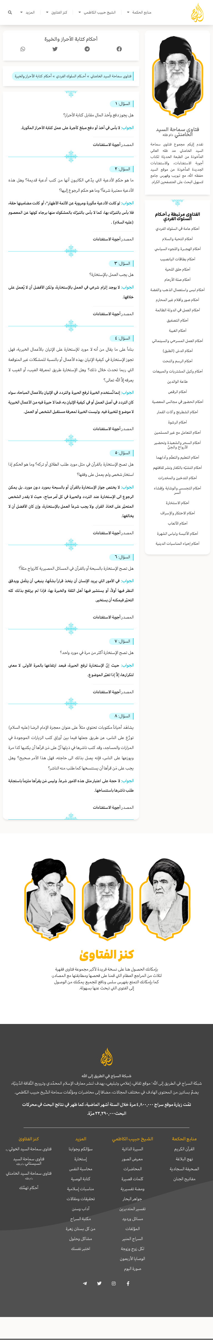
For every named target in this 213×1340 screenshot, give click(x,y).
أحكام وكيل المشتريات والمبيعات (178, 371)
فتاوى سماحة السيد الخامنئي (29, 1175)
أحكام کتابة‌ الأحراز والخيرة (71, 39)
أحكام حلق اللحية (177, 269)
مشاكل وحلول (80, 1238)
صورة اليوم (132, 1268)
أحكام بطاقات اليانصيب (177, 259)
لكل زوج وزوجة (132, 1248)
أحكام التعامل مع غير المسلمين (177, 432)
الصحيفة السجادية (184, 1169)
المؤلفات (132, 1228)
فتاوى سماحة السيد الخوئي (29, 1149)
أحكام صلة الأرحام (177, 279)
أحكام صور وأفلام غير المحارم (177, 299)
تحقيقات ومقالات (81, 1199)
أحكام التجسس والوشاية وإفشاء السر (177, 490)
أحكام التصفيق (177, 320)
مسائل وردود (132, 1218)
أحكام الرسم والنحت (177, 361)
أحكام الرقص (177, 391)
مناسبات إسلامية (80, 1189)
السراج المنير (132, 1238)
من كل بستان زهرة (80, 1228)
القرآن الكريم (184, 1149)
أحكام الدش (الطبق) (178, 350)
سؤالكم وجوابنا (81, 1149)
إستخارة (80, 1159)
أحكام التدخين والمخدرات (177, 478)
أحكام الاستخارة (177, 502)
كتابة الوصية (80, 1179)
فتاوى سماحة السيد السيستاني (28, 1161)
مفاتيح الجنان (184, 1179)
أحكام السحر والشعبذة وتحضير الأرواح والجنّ (177, 445)
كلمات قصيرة (132, 1179)
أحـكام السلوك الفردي (173, 216)
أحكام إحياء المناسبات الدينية (177, 543)
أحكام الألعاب (177, 523)
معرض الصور (132, 1159)
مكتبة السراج (80, 1218)
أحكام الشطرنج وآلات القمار (177, 412)
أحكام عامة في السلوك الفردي (177, 228)
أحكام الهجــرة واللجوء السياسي (177, 249)
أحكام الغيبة (177, 330)
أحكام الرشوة (177, 422)
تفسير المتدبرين (132, 1208)
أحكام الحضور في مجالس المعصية (177, 401)
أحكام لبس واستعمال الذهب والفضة (177, 289)
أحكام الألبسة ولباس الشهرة (177, 533)
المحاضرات (132, 1169)
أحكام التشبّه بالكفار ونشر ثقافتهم (177, 467)
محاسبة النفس (80, 1169)
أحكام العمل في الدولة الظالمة (177, 310)
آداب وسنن (80, 1208)
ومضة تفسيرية (132, 1189)
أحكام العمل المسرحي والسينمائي (177, 340)
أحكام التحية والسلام (177, 239)
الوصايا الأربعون (132, 1258)
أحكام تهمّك (28, 1187)
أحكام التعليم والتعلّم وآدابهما (177, 457)
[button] (10, 12)
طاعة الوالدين (177, 381)
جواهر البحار (132, 1199)
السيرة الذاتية (132, 1149)
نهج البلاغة (184, 1159)
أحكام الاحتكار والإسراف (177, 513)
